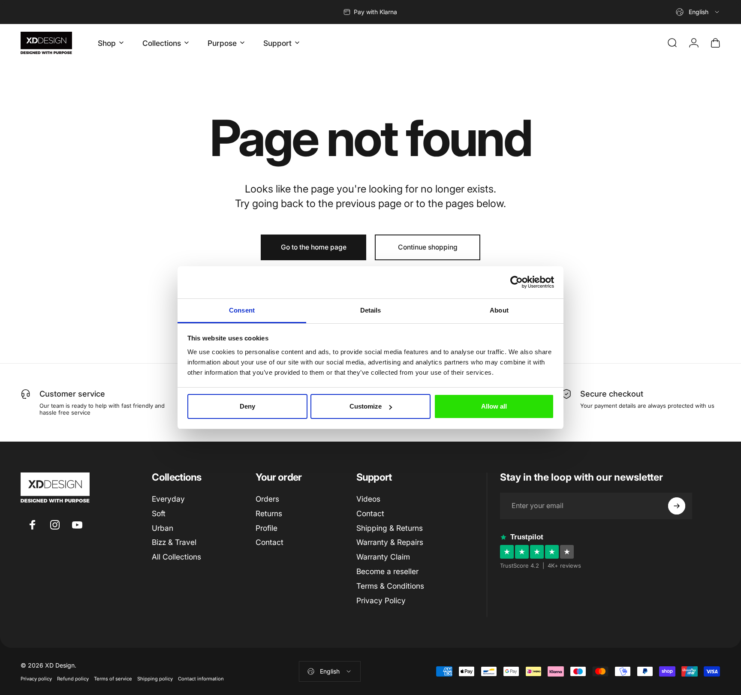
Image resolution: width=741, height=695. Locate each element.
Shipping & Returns (389, 528)
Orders (267, 498)
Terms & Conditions (390, 585)
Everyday (168, 498)
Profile (266, 528)
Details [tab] (370, 310)
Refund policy (73, 679)
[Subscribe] (676, 505)
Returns (269, 513)
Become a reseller (387, 571)
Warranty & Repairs (389, 542)
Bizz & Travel (174, 542)
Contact (269, 542)
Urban (162, 528)
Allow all (494, 406)
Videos (368, 498)
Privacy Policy (381, 600)
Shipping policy (155, 679)
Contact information (201, 679)
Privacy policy (36, 679)
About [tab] (499, 310)
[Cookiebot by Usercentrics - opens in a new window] (516, 282)
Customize (365, 406)
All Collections (176, 556)
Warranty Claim (383, 556)
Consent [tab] (242, 310)
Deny (247, 406)
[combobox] (698, 12)
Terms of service (113, 679)
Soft (159, 513)
